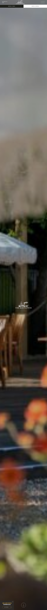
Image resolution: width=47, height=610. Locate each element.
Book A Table (11, 6)
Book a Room (35, 6)
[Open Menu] (43, 2)
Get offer (6, 607)
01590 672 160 (4, 2)
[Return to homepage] (20, 2)
